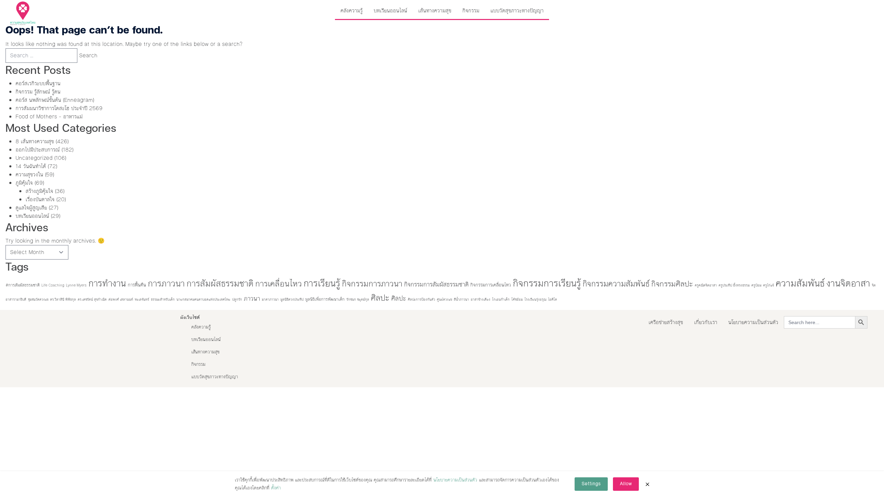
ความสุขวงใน (29, 174)
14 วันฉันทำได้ (31, 166)
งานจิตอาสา (848, 283)
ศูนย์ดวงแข (444, 299)
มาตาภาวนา (270, 299)
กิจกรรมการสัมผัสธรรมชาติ (436, 284)
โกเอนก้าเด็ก (501, 299)
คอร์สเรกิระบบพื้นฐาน (38, 83)
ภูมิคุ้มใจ (24, 183)
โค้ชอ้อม (517, 299)
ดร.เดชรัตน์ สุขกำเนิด (92, 299)
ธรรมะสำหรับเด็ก (163, 299)
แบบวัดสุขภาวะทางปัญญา (517, 10)
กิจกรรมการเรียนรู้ (547, 283)
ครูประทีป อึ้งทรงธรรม (734, 285)
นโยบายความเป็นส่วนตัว (753, 322)
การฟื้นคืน (137, 285)
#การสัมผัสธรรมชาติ (23, 285)
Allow (626, 483)
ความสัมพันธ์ (800, 283)
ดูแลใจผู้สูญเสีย (31, 208)
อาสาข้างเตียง (480, 299)
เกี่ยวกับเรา (705, 322)
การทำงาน (107, 283)
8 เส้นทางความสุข (35, 141)
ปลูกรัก (237, 299)
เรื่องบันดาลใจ (40, 199)
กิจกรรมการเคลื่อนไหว (490, 285)
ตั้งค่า (276, 488)
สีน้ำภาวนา (461, 299)
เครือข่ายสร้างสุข (665, 322)
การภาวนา (166, 283)
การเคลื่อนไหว (278, 283)
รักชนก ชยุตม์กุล (357, 299)
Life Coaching (52, 285)
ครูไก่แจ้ (768, 285)
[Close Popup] (647, 484)
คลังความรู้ (351, 10)
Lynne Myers (76, 285)
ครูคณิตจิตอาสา (706, 285)
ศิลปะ (380, 298)
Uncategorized (34, 158)
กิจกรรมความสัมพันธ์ (616, 283)
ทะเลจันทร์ (142, 299)
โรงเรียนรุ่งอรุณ (535, 299)
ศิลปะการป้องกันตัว (421, 299)
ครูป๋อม (756, 285)
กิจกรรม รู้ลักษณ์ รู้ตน (38, 92)
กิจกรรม (470, 10)
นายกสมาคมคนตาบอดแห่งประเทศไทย (203, 299)
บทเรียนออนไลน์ (390, 10)
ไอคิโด (552, 299)
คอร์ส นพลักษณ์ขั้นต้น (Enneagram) (55, 100)
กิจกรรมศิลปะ (672, 284)
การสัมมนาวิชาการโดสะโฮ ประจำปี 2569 (59, 108)
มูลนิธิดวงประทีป (292, 299)
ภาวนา (252, 298)
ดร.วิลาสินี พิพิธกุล (63, 299)
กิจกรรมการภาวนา (372, 283)
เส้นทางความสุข (434, 10)
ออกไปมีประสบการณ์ (38, 150)
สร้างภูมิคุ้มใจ (39, 191)
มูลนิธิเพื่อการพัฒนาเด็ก (325, 299)
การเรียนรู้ (322, 283)
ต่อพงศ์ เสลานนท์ (120, 299)
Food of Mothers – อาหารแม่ (49, 116)
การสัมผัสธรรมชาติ (219, 283)
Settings (591, 483)
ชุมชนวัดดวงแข (38, 299)
